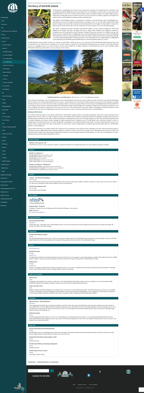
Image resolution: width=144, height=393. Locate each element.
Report (31, 315)
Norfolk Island (57, 3)
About (74, 384)
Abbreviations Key (34, 248)
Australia (50, 3)
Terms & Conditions (93, 384)
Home (29, 3)
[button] (142, 10)
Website (48, 38)
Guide (30, 279)
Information (32, 222)
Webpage (31, 253)
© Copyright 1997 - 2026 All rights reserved (85, 387)
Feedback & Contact (82, 384)
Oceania (44, 3)
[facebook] (99, 372)
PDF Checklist (33, 179)
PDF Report (32, 303)
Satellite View (32, 255)
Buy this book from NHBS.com (37, 212)
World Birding (36, 3)
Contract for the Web (41, 376)
